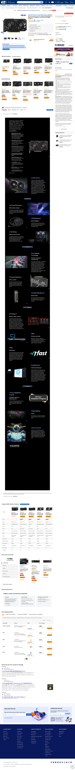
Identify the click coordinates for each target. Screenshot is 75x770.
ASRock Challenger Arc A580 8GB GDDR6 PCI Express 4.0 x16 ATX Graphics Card (27, 91)
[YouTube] (64, 762)
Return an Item (5, 734)
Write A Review (64, 129)
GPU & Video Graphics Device (20, 7)
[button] (11, 2)
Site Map (46, 741)
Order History (19, 734)
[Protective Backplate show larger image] (38, 281)
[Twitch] (66, 762)
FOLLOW (71, 63)
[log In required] (27, 559)
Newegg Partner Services (49, 736)
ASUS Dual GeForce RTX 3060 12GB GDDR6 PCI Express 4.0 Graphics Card (16, 91)
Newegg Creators (47, 739)
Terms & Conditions (6, 764)
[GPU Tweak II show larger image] (38, 320)
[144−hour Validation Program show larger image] (38, 398)
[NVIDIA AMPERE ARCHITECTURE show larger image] (16, 432)
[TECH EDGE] (33, 640)
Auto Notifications (20, 747)
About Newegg (33, 731)
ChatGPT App (47, 747)
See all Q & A (50, 109)
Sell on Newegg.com (48, 733)
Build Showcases (47, 752)
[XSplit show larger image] (16, 337)
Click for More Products (7, 584)
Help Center (5, 731)
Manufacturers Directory (42, 601)
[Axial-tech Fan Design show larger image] (38, 209)
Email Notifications (20, 744)
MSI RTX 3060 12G (5, 66)
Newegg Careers (33, 741)
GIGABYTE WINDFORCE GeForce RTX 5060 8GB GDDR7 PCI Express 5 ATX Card (48, 91)
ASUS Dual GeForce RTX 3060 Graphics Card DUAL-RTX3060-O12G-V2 (27, 67)
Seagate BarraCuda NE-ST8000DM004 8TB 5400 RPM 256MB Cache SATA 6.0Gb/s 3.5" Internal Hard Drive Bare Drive (65, 136)
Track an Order (5, 733)
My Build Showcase (20, 742)
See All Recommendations (16, 56)
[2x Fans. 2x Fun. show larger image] (16, 185)
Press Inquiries (33, 739)
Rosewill (60, 736)
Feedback (15, 113)
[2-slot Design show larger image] (38, 236)
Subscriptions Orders (20, 746)
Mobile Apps (47, 746)
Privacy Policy (12, 764)
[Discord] (69, 762)
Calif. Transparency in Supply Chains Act (26, 764)
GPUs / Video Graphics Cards (32, 7)
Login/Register (19, 731)
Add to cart (5, 70)
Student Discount (47, 749)
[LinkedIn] (60, 762)
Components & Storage (9, 7)
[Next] (30, 659)
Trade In (46, 755)
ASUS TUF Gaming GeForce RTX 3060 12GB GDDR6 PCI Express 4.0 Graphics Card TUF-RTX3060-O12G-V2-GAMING (31, 513)
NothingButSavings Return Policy (27, 603)
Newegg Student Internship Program (36, 736)
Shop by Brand (47, 742)
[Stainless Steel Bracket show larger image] (16, 296)
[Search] (41, 2)
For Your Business (48, 734)
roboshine (30, 524)
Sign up (28, 714)
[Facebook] (53, 762)
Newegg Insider (33, 742)
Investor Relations (34, 733)
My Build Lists (19, 741)
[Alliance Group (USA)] (33, 653)
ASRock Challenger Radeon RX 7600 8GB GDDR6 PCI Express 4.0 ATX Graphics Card (6, 91)
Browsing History (19, 733)
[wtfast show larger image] (38, 353)
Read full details (7, 603)
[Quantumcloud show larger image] (16, 372)
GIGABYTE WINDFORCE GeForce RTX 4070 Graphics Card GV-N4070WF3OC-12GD (37, 91)
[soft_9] (33, 626)
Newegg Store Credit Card (49, 751)
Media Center (33, 734)
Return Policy (5, 736)
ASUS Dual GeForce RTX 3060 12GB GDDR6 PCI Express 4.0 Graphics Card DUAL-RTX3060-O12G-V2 (38, 67)
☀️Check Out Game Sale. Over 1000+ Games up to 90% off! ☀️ (38, 33)
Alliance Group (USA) (23, 524)
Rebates (46, 744)
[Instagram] (57, 762)
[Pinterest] (62, 762)
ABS (59, 734)
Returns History (19, 736)
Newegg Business (61, 731)
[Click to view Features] (2, 32)
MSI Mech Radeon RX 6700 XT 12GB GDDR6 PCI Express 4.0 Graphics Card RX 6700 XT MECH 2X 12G (40, 513)
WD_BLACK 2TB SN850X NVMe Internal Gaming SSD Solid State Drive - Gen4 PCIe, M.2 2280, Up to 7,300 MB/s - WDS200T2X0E (47, 569)
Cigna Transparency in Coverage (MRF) (9, 766)
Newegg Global (61, 733)
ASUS (40, 7)
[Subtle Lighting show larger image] (16, 414)
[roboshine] (33, 633)
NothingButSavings (14, 524)
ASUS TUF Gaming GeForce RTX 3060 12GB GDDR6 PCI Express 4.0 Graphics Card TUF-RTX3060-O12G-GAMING (23, 513)
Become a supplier (48, 731)
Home (3, 7)
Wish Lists (18, 739)
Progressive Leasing (48, 754)
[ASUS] (23, 15)
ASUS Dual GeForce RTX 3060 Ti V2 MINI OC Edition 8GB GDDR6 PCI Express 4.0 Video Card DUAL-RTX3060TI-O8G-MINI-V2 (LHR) (48, 67)
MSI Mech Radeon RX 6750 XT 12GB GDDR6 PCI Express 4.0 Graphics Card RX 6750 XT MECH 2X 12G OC (49, 513)
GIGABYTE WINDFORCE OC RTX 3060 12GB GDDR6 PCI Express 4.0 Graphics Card (17, 67)
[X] (55, 762)
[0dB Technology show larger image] (16, 222)
